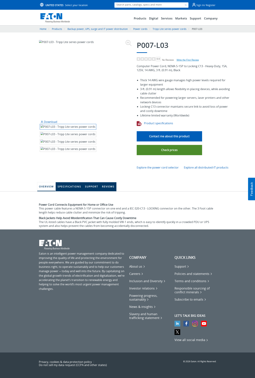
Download (50, 122)
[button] (169, 150)
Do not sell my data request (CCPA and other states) (73, 365)
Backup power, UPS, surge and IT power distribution (97, 29)
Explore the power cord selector (158, 167)
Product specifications (158, 123)
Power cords (140, 29)
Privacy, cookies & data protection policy (65, 362)
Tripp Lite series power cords (169, 29)
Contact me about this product (169, 136)
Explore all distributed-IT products (206, 167)
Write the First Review (188, 60)
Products (57, 29)
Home (43, 29)
